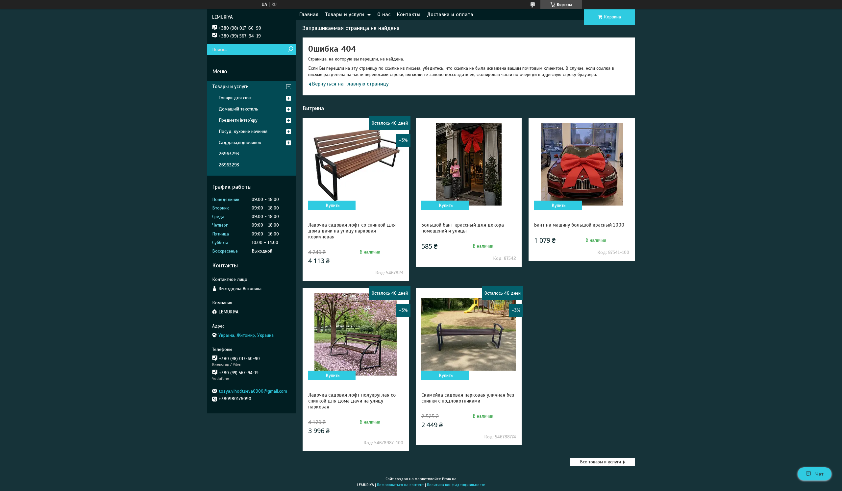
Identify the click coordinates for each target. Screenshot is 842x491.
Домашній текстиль (238, 109)
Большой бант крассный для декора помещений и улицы (462, 228)
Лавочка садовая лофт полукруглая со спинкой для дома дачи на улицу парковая (352, 401)
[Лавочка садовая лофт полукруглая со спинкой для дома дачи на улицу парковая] (355, 334)
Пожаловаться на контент (400, 484)
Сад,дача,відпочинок (240, 142)
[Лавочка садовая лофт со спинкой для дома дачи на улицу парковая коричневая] (355, 164)
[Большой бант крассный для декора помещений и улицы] (468, 164)
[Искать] (290, 49)
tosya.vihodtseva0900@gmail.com (253, 391)
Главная (308, 14)
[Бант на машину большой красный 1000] (581, 164)
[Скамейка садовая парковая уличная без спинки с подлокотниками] (468, 334)
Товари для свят (235, 98)
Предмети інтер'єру (238, 120)
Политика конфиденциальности (456, 484)
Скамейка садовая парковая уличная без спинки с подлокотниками (467, 398)
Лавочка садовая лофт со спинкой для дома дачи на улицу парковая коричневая (352, 231)
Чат (819, 474)
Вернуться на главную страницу (350, 84)
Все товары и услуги (600, 462)
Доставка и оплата (450, 14)
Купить (333, 205)
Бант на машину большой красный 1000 (579, 225)
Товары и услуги (344, 14)
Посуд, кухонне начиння (243, 131)
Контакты (408, 14)
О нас (383, 14)
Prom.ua (449, 479)
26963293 (229, 154)
